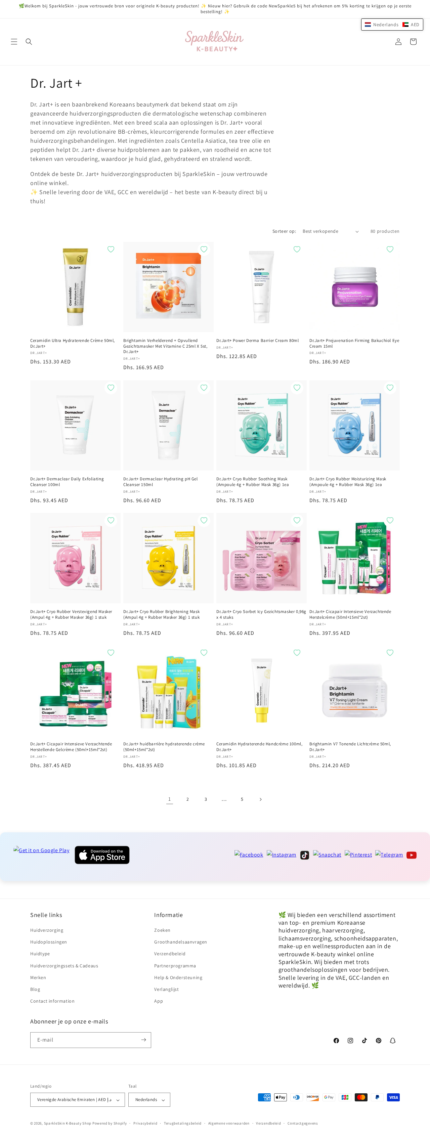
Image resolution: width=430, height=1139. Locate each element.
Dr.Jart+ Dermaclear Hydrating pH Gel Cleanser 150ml (160, 481)
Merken (38, 977)
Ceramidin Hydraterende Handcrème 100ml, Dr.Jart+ (259, 746)
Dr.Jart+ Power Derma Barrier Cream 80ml (257, 340)
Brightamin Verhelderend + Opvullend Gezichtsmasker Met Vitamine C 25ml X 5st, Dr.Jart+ (165, 346)
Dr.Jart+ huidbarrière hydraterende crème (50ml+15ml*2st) (164, 746)
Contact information (52, 1001)
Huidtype (40, 954)
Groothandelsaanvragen (180, 942)
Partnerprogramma (175, 966)
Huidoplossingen (48, 942)
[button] (14, 41)
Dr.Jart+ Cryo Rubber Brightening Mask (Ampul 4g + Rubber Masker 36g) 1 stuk (161, 614)
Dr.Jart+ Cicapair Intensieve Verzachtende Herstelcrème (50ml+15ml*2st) (350, 614)
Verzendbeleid (169, 954)
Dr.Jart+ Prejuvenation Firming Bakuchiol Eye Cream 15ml (354, 343)
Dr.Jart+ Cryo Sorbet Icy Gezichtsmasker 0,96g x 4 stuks (261, 614)
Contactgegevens (303, 1123)
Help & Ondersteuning (178, 977)
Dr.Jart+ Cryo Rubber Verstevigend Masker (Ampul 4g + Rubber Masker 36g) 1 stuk (71, 614)
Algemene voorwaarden (229, 1123)
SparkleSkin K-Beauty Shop (68, 1123)
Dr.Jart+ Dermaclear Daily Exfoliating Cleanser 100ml (67, 481)
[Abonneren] (143, 1040)
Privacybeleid (145, 1123)
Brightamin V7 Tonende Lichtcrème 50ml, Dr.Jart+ (350, 746)
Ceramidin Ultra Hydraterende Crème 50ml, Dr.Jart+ (72, 343)
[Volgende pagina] (260, 799)
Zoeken (162, 930)
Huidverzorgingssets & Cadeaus (64, 966)
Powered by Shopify (109, 1123)
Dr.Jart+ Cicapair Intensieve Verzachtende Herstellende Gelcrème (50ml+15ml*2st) (71, 746)
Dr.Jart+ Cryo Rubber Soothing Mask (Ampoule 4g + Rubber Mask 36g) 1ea (252, 481)
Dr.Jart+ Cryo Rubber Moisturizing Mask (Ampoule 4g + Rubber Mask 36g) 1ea (347, 481)
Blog (35, 989)
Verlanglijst (166, 989)
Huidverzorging (46, 930)
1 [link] (169, 799)
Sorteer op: (284, 231)
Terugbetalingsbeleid (183, 1123)
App (158, 1001)
